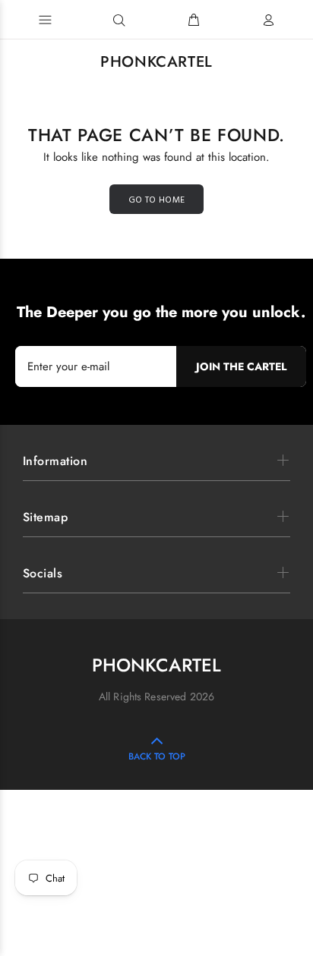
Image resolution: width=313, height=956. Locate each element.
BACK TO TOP (156, 756)
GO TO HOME (156, 200)
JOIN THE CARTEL (241, 366)
